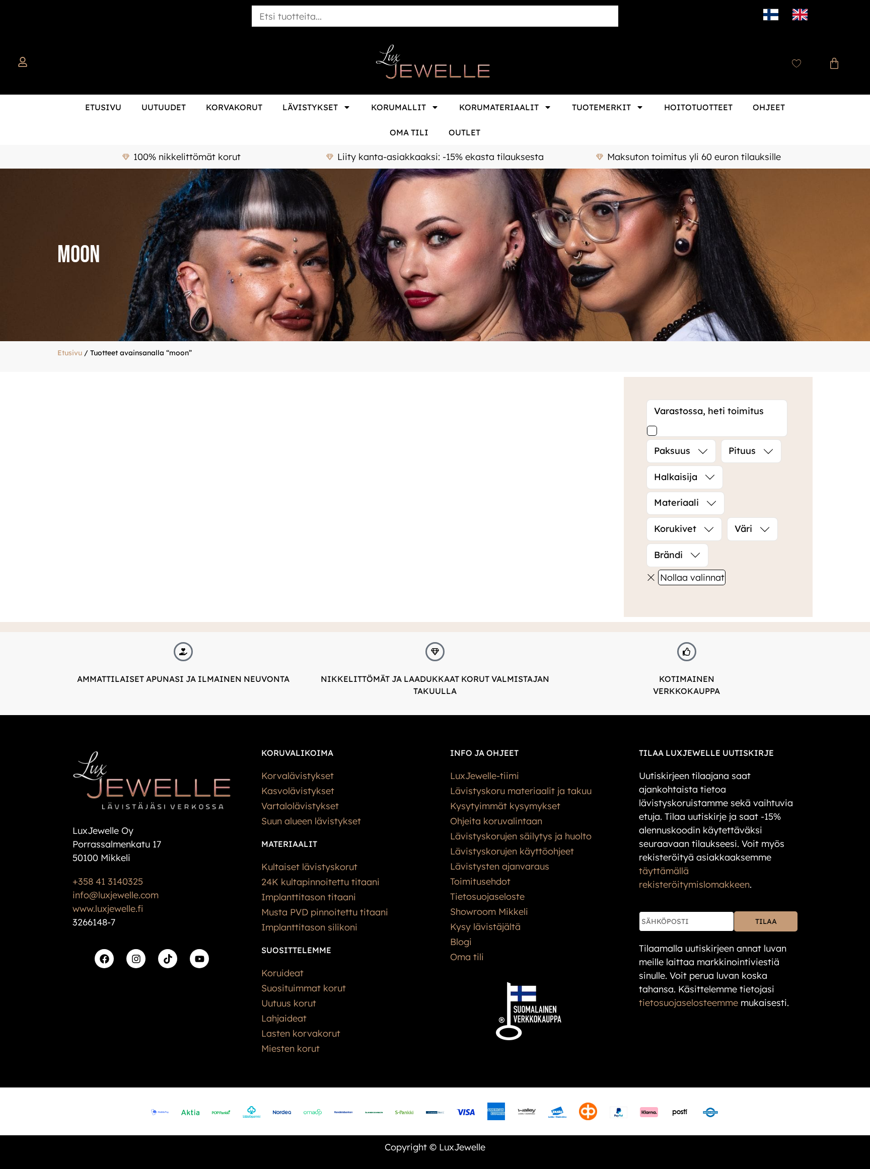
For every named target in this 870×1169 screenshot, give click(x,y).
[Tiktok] (167, 958)
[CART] (834, 63)
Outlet (464, 132)
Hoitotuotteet (698, 107)
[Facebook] (104, 958)
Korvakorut (234, 107)
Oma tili (409, 132)
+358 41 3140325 (107, 881)
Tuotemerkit (601, 107)
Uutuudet (163, 107)
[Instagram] (136, 958)
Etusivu (103, 107)
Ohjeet (769, 107)
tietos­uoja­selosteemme (688, 1002)
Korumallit (398, 107)
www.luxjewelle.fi (107, 908)
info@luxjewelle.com (115, 895)
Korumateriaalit (499, 107)
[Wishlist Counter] (796, 63)
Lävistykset (310, 107)
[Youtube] (199, 958)
